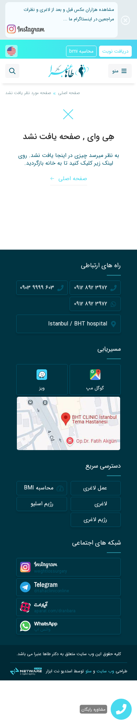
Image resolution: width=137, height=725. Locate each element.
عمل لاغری (95, 487)
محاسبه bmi (81, 51)
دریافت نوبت (115, 51)
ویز (42, 388)
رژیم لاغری (95, 519)
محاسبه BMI (38, 487)
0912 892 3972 (90, 287)
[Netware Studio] (26, 671)
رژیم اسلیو (42, 503)
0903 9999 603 (37, 287)
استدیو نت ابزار (59, 671)
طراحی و (106, 671)
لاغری (100, 503)
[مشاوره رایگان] (121, 709)
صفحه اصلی (69, 93)
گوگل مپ (95, 388)
